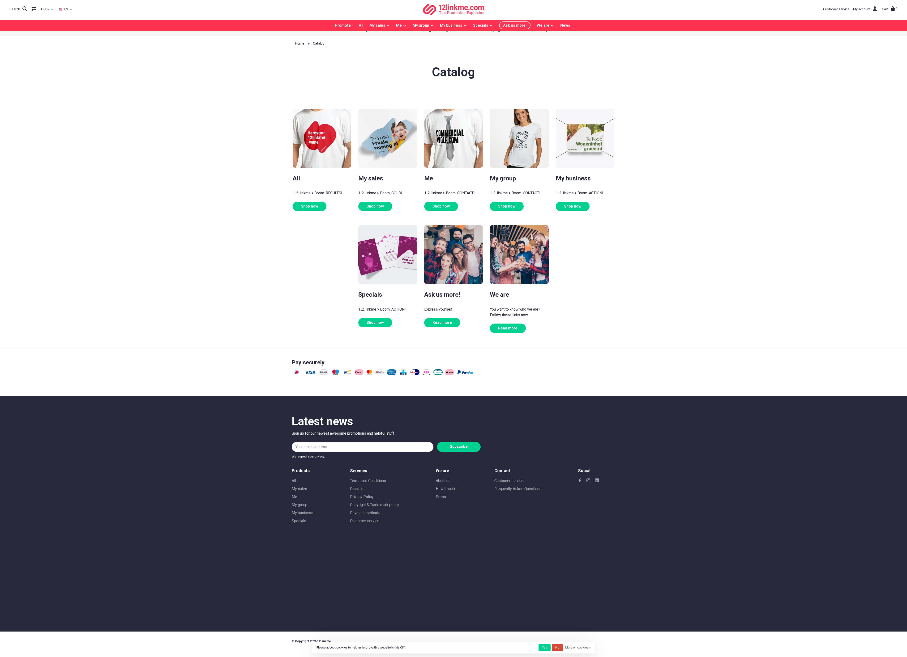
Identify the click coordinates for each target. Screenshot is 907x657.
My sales (377, 25)
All (361, 25)
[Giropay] (414, 374)
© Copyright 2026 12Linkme (311, 641)
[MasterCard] (369, 374)
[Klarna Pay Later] (449, 374)
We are (543, 25)
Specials (480, 25)
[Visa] (310, 374)
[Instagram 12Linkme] (588, 480)
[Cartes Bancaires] (438, 374)
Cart (890, 9)
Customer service (836, 9)
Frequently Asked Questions (517, 489)
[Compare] (34, 9)
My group (421, 25)
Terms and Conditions (368, 480)
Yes (544, 647)
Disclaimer (359, 489)
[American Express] (391, 374)
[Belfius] (380, 374)
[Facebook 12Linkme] (580, 480)
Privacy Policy (362, 497)
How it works (447, 489)
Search (14, 9)
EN (65, 9)
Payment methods (365, 513)
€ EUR (45, 9)
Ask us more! (514, 25)
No (557, 647)
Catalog (319, 43)
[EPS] (426, 374)
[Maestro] (336, 374)
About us (443, 480)
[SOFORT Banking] (359, 374)
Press (441, 497)
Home (299, 43)
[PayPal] (465, 374)
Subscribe (459, 446)
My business (451, 25)
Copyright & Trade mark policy (374, 505)
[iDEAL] (297, 374)
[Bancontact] (347, 374)
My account (861, 9)
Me (399, 25)
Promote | (344, 25)
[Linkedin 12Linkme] (597, 480)
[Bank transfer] (323, 374)
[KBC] (403, 374)
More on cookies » (577, 647)
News (565, 25)
